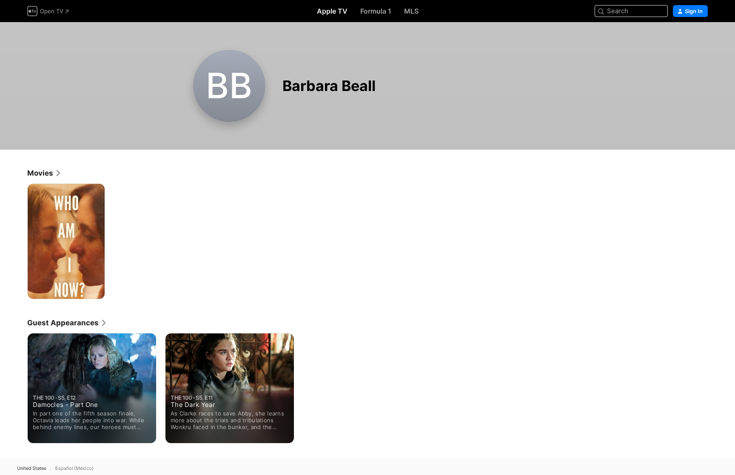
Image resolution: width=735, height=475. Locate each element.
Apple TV (332, 11)
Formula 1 (375, 11)
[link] (44, 173)
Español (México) (74, 468)
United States (31, 468)
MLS (411, 11)
